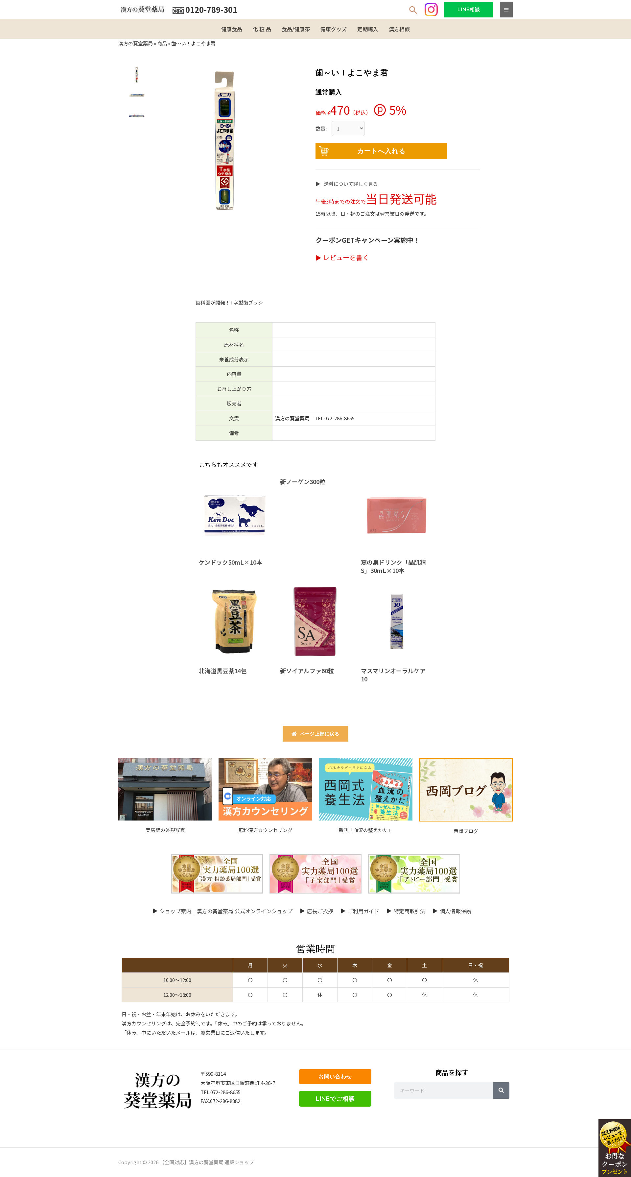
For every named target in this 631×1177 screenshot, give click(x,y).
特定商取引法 (409, 911)
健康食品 (231, 29)
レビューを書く (346, 257)
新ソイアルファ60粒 (307, 670)
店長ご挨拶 (320, 911)
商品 (162, 43)
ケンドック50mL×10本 (230, 562)
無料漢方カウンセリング (265, 829)
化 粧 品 (262, 29)
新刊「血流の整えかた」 (366, 829)
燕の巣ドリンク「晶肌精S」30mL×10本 (393, 566)
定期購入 (367, 29)
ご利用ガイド (363, 911)
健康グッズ (333, 29)
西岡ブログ (466, 830)
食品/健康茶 (296, 29)
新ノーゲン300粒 (302, 481)
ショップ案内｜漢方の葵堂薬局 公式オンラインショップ (226, 911)
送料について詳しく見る (351, 183)
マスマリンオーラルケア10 (393, 674)
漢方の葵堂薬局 (135, 43)
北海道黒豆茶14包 (223, 670)
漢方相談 (399, 29)
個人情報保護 (455, 911)
